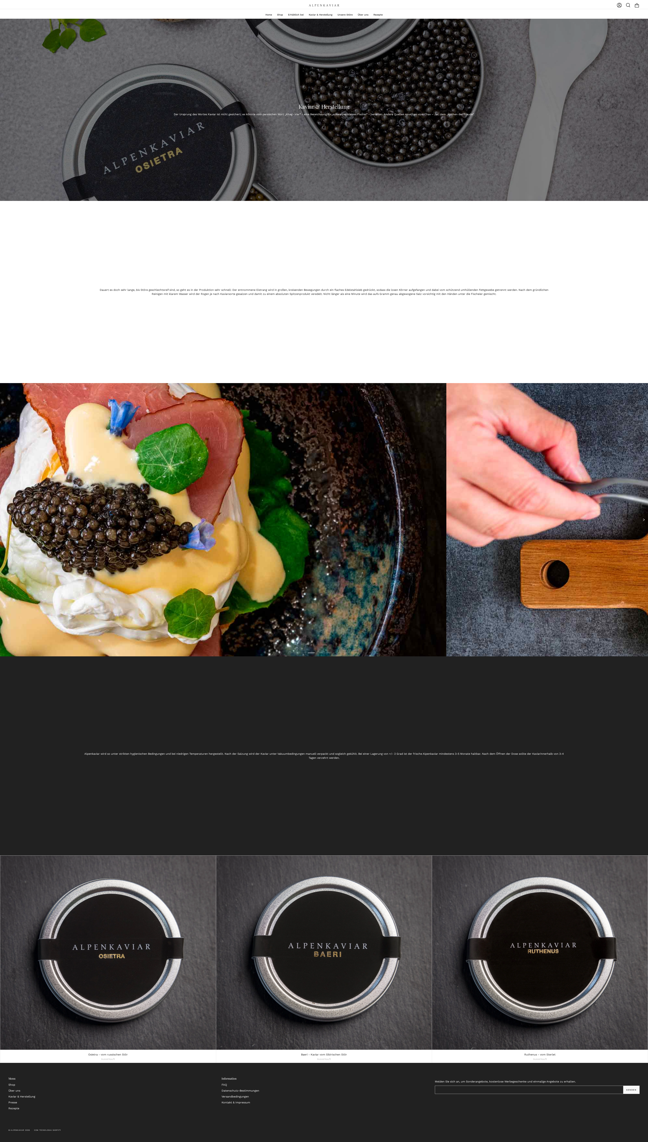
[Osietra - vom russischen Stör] (108, 953)
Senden (631, 1090)
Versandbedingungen (235, 1096)
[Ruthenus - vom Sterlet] (540, 953)
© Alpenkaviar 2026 (19, 1130)
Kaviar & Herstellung (21, 1096)
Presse (12, 1102)
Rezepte (13, 1108)
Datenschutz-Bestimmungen (240, 1090)
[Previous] (4, 520)
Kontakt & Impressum (236, 1102)
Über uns (14, 1090)
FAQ (224, 1084)
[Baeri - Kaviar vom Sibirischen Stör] (324, 953)
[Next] (644, 520)
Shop (11, 1084)
